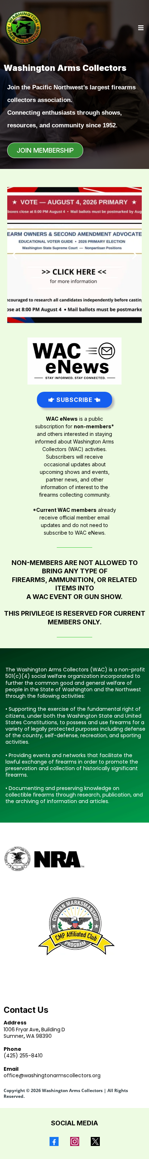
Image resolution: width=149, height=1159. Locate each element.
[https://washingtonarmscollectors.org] (23, 28)
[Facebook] (54, 1141)
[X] (95, 1141)
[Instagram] (74, 1141)
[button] (140, 28)
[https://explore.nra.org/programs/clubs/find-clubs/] (74, 858)
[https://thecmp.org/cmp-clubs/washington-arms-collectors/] (74, 926)
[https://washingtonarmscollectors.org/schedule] (74, 255)
